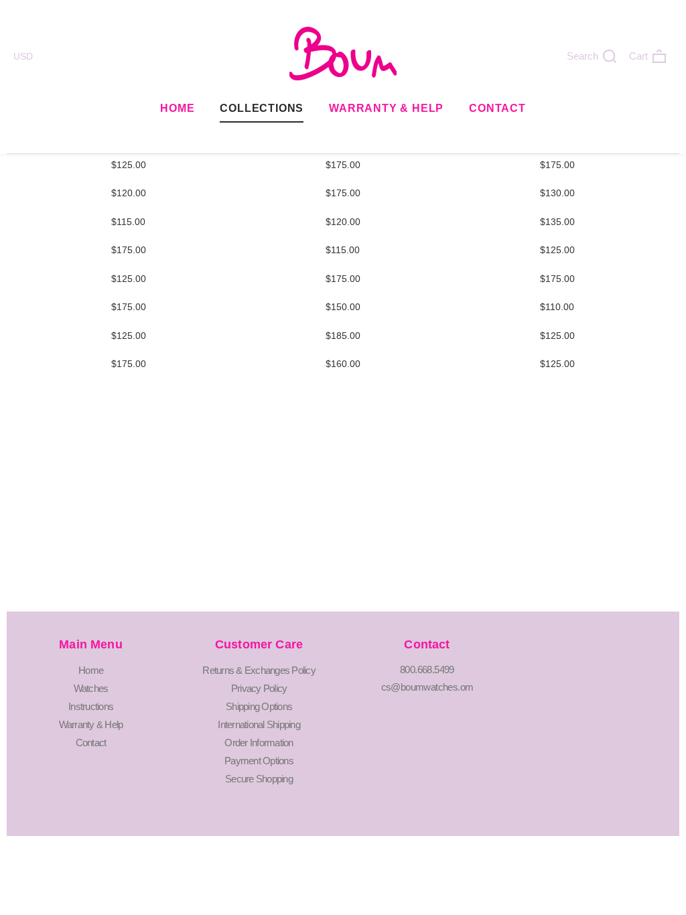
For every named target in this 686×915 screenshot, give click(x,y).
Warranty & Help (386, 108)
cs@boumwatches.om (427, 687)
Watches (91, 688)
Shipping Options (259, 706)
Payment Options (258, 760)
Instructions (90, 706)
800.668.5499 (427, 669)
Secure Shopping (259, 778)
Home (177, 108)
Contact (497, 108)
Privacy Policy (259, 688)
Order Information (258, 742)
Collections (261, 108)
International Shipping (259, 724)
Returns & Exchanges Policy (259, 670)
